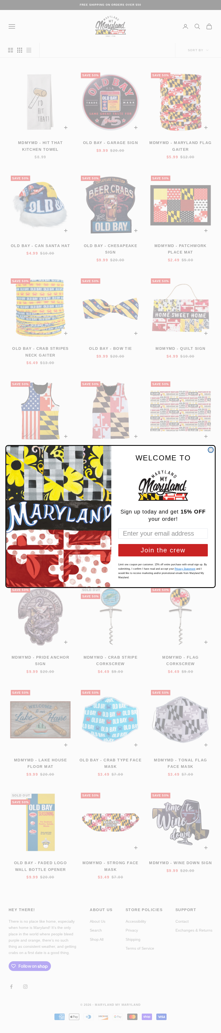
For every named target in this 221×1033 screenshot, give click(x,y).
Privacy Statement (185, 568)
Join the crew (163, 550)
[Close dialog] (210, 450)
